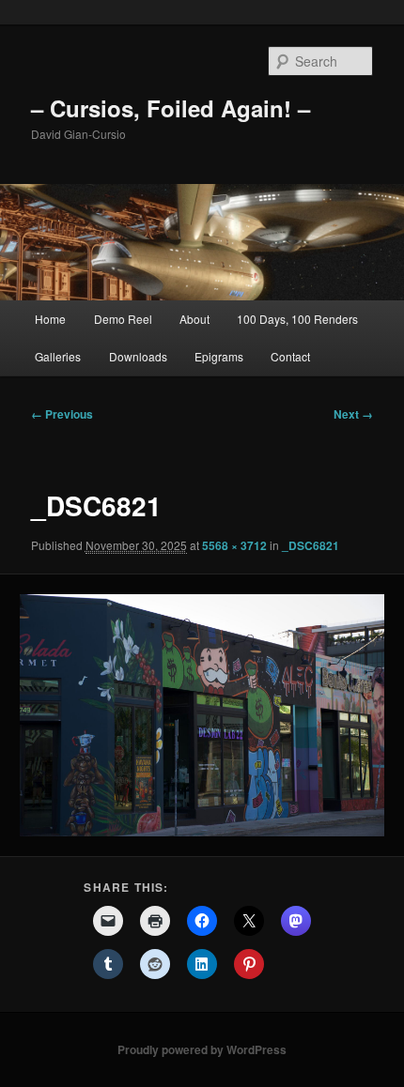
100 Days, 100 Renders (297, 319)
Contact (290, 356)
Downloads (138, 356)
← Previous (62, 414)
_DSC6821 (310, 545)
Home (50, 319)
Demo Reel (123, 319)
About (194, 319)
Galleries (58, 356)
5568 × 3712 (234, 545)
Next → (353, 414)
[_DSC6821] (201, 715)
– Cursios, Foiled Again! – (170, 108)
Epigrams (218, 356)
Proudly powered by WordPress (202, 1049)
